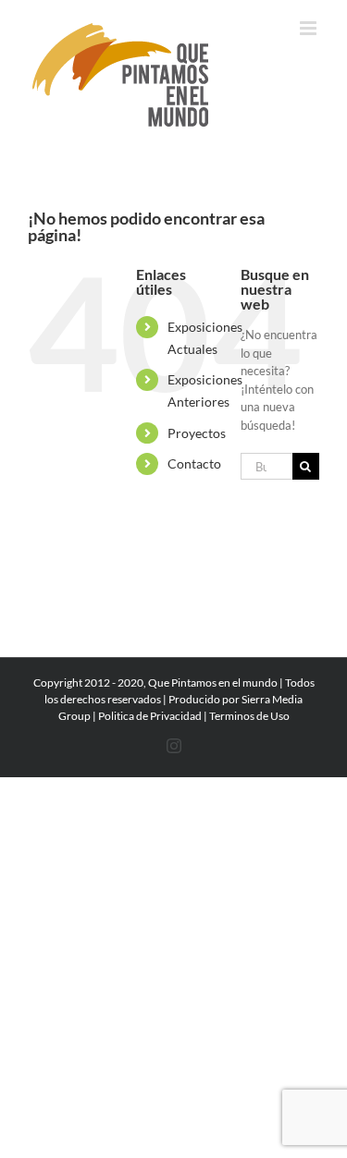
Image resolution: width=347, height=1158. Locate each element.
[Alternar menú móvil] (309, 28)
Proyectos (196, 433)
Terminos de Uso (249, 716)
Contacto (194, 463)
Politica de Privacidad (150, 716)
